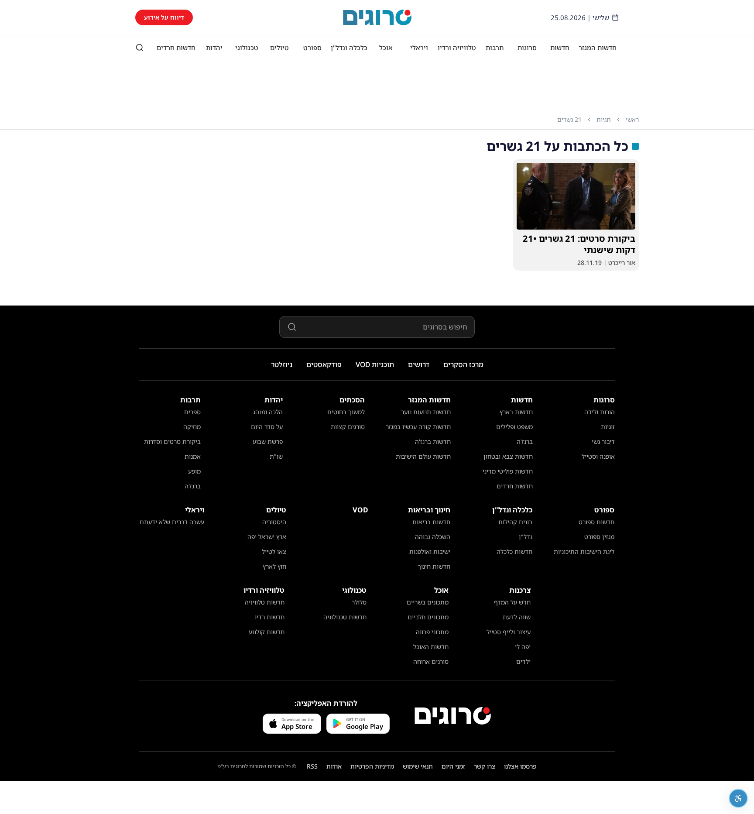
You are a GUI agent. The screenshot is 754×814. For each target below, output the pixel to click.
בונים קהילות (515, 522)
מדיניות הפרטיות (372, 766)
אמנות (193, 456)
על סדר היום (267, 426)
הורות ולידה (599, 412)
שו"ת (276, 456)
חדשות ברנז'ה (433, 441)
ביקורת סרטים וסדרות (172, 441)
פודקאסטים (324, 364)
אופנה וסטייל (598, 456)
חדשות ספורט (596, 522)
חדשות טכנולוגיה (345, 617)
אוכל (386, 47)
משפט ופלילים (514, 426)
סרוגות (527, 47)
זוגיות (608, 426)
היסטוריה (274, 522)
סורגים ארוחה (431, 661)
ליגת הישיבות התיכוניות (584, 551)
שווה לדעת (517, 617)
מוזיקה (192, 426)
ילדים (523, 661)
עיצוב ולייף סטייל (509, 632)
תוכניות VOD (375, 364)
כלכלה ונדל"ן (349, 47)
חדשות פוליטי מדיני (508, 471)
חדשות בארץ (516, 412)
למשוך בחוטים (346, 412)
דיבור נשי (603, 441)
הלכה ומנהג (268, 412)
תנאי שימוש (418, 766)
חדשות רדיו (269, 617)
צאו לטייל (274, 551)
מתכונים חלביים (428, 617)
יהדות (214, 47)
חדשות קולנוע (266, 632)
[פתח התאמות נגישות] (738, 798)
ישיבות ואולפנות (429, 551)
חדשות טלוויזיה (264, 602)
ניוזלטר (281, 364)
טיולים (279, 47)
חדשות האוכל (431, 646)
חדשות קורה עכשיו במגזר (418, 426)
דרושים (418, 364)
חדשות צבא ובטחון (508, 456)
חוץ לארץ (274, 566)
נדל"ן (525, 536)
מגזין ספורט (599, 536)
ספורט (312, 47)
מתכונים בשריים (428, 602)
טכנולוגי (246, 47)
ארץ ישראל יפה (266, 536)
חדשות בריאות (431, 522)
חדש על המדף (512, 602)
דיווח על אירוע (164, 17)
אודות (334, 766)
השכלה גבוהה (432, 536)
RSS (312, 766)
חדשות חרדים (176, 47)
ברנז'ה (525, 441)
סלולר (359, 602)
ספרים (192, 412)
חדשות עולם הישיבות (423, 456)
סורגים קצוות (348, 426)
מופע (194, 471)
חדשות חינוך (434, 566)
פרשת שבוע (268, 441)
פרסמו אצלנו (520, 766)
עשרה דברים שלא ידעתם (172, 522)
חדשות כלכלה (514, 551)
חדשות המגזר (598, 47)
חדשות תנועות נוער (426, 412)
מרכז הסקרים (463, 364)
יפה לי (523, 646)
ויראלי (419, 47)
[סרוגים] (452, 716)
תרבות (495, 47)
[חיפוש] (139, 47)
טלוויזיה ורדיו (457, 47)
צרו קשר (484, 766)
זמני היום (453, 766)
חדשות (559, 47)
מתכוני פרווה (432, 632)
